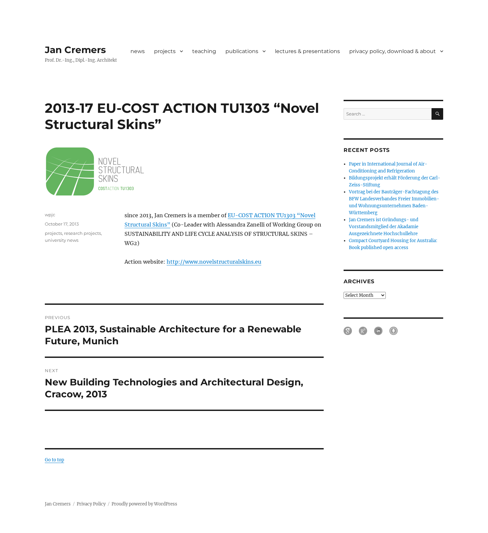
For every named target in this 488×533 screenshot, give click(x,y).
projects (165, 51)
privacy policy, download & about (392, 51)
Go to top (54, 460)
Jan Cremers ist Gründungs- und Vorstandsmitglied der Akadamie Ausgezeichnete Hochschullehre (383, 226)
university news (61, 240)
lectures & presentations (307, 51)
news (137, 51)
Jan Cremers (75, 49)
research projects (82, 233)
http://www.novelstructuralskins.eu (214, 261)
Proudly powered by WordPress (144, 504)
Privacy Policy (91, 504)
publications (241, 51)
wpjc (50, 214)
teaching (204, 51)
